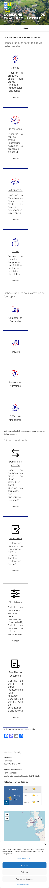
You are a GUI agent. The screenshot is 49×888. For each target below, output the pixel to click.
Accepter (24, 865)
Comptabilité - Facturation (15, 319)
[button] (45, 844)
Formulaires (15, 538)
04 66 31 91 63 (21, 782)
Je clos (15, 251)
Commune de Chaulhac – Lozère (24, 16)
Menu (25, 28)
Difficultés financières (15, 418)
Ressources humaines (15, 384)
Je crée (15, 67)
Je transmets (15, 189)
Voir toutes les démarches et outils (19, 729)
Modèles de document (15, 674)
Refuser (24, 872)
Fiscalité (15, 351)
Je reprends (15, 128)
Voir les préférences (24, 879)
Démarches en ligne (15, 463)
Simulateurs (15, 602)
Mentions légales (23, 885)
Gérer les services (23, 858)
